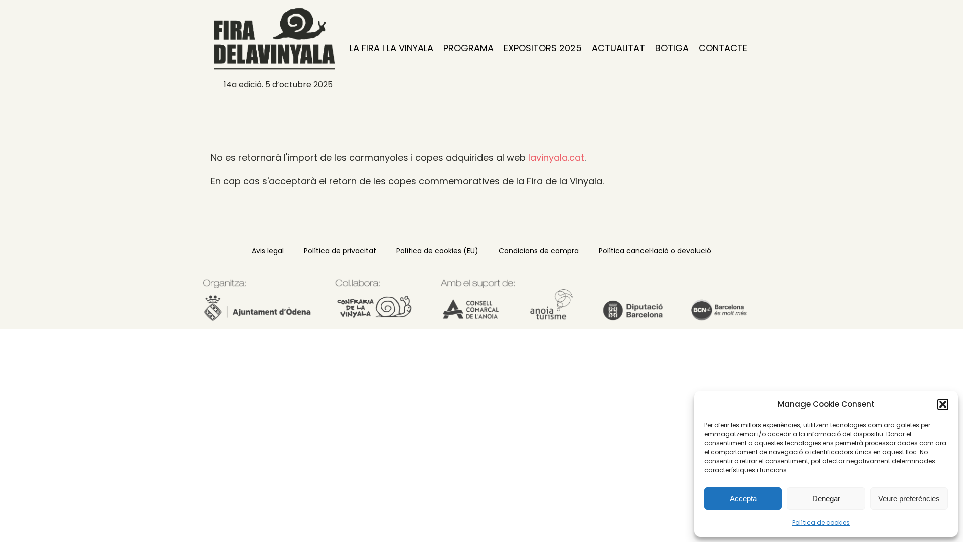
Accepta (743, 498)
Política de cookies (821, 522)
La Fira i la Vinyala (391, 48)
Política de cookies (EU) (437, 251)
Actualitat (618, 48)
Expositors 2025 (543, 48)
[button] (943, 404)
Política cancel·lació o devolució (655, 251)
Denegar (826, 498)
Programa (468, 48)
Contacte (723, 48)
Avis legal (268, 251)
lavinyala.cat (556, 157)
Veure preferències (909, 498)
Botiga (672, 48)
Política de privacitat (340, 251)
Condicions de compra (539, 251)
